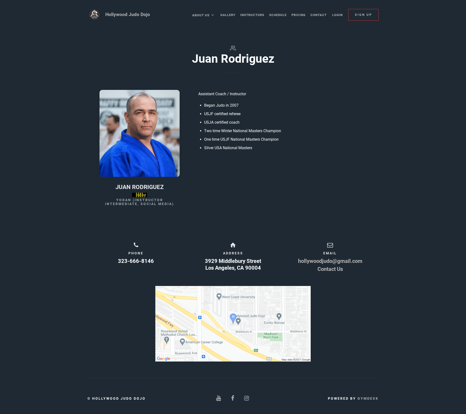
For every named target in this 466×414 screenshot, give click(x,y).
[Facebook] (233, 398)
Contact (318, 15)
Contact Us (330, 269)
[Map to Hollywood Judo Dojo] (233, 324)
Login (337, 15)
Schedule (278, 15)
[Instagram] (247, 398)
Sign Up (363, 15)
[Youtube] (219, 398)
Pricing (298, 15)
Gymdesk (368, 398)
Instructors (252, 15)
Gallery (227, 15)
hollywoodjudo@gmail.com (330, 261)
